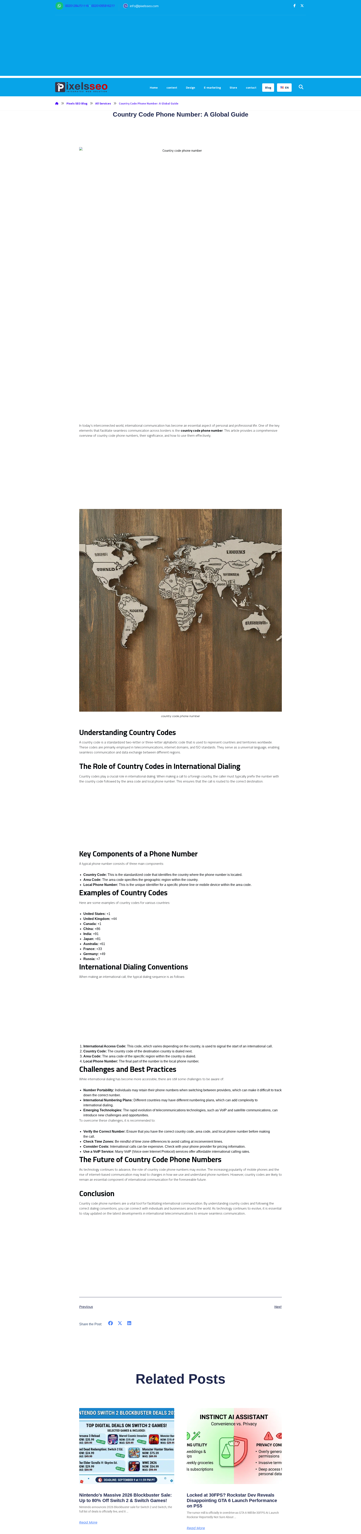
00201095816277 (103, 6)
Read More (88, 1522)
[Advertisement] (180, 46)
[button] (294, 5)
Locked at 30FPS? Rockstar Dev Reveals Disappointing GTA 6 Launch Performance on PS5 (232, 1500)
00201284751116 (77, 6)
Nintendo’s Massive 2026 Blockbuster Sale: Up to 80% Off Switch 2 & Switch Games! (125, 1497)
